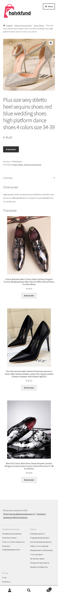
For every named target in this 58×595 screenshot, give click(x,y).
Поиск (29, 590)
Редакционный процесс (40, 538)
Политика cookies (9, 538)
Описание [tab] (8, 178)
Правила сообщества (39, 567)
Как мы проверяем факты (41, 542)
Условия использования (11, 533)
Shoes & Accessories (23, 25)
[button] (51, 43)
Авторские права (37, 558)
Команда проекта (37, 533)
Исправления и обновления (41, 550)
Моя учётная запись (9, 590)
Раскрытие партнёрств (39, 563)
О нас (4, 577)
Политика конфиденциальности (19, 514)
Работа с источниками (39, 546)
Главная (9, 25)
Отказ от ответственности (13, 542)
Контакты (6, 581)
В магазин (11, 149)
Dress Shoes (39, 25)
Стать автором (36, 554)
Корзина (45, 588)
